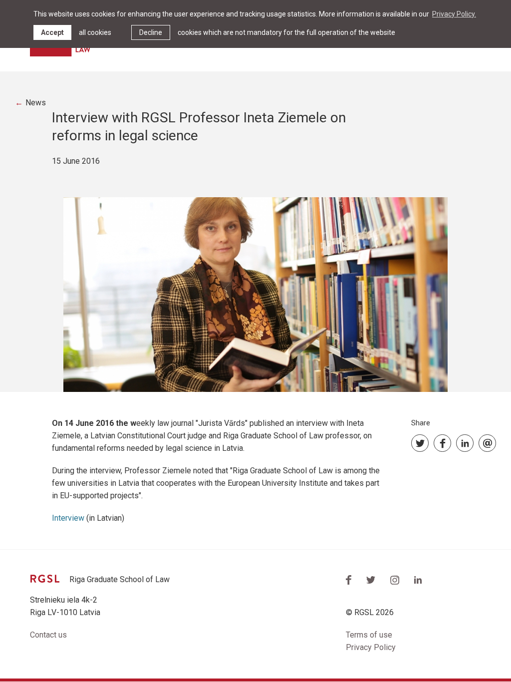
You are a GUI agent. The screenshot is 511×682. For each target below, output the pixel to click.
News (35, 102)
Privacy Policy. (454, 14)
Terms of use (369, 635)
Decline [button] (150, 32)
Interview (69, 518)
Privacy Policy (371, 647)
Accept (52, 32)
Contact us (48, 635)
